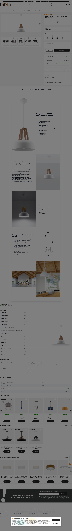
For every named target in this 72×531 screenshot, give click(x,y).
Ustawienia (55, 523)
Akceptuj (56, 520)
